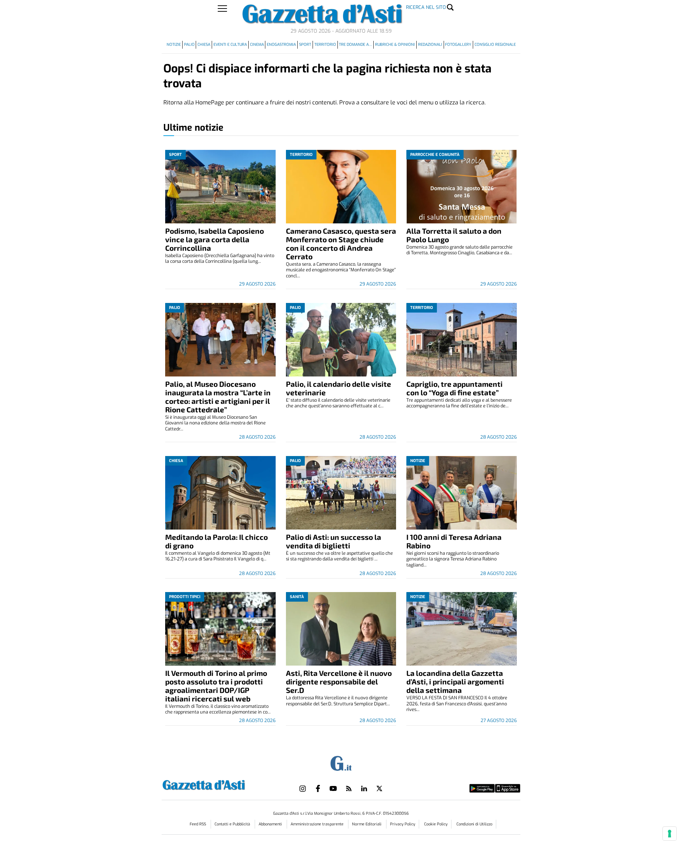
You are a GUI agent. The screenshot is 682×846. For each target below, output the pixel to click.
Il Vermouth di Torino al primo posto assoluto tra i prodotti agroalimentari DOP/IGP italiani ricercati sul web (216, 685)
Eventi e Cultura (230, 44)
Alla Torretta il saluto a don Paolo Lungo (454, 235)
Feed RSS (198, 824)
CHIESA (203, 44)
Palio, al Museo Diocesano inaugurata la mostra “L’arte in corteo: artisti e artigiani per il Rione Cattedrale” (218, 396)
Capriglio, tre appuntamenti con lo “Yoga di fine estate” (454, 388)
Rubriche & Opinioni (395, 44)
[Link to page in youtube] (333, 788)
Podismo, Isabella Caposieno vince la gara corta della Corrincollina (214, 239)
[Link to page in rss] (349, 788)
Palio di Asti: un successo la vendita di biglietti (333, 541)
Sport (305, 44)
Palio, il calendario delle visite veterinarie (338, 388)
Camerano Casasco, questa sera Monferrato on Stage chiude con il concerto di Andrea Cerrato (341, 243)
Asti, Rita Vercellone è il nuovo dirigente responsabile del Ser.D (339, 681)
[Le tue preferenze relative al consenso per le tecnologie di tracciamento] (669, 833)
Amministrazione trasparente (318, 824)
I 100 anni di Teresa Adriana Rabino (454, 541)
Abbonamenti (271, 824)
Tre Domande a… (355, 44)
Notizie (174, 44)
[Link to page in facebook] (318, 788)
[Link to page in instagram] (303, 788)
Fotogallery (458, 44)
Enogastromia (281, 44)
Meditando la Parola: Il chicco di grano (216, 541)
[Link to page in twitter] (379, 788)
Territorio (325, 44)
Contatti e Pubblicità (233, 824)
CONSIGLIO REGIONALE (495, 44)
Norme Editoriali (367, 824)
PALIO (189, 44)
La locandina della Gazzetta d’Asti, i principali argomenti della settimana (455, 681)
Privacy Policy (402, 824)
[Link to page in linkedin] (364, 788)
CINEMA (257, 44)
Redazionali (430, 44)
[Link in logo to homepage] (221, 784)
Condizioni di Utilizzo (474, 824)
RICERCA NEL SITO (426, 7)
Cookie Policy (436, 824)
